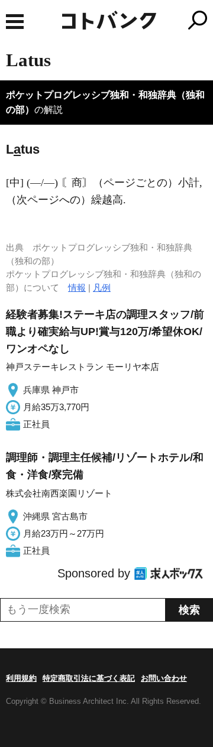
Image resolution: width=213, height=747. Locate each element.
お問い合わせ (164, 678)
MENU (15, 21)
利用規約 (21, 678)
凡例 (102, 287)
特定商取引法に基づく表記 (89, 678)
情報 (77, 287)
